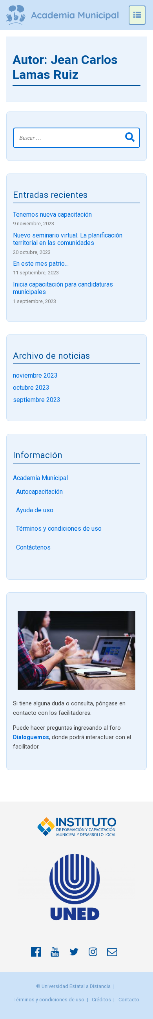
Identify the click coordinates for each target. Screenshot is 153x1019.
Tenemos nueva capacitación (52, 214)
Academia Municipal (40, 478)
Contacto (128, 1000)
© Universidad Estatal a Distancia (73, 986)
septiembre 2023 (36, 400)
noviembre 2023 (35, 375)
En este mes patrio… (41, 263)
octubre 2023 (31, 387)
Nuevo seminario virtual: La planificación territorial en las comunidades (67, 239)
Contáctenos (33, 547)
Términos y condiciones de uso (59, 528)
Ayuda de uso (34, 510)
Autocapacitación (39, 491)
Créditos (101, 1000)
